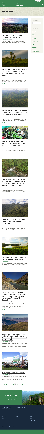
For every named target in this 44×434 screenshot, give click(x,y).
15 (19, 384)
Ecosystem (34, 38)
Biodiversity (34, 31)
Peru (33, 45)
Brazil (33, 34)
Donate (17, 5)
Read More (3, 45)
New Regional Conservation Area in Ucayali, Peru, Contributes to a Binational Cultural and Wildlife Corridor (14, 72)
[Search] (41, 4)
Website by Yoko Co (19, 426)
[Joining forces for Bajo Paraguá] (15, 361)
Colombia (33, 35)
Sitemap (15, 426)
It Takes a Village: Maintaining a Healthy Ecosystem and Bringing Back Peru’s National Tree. (13, 143)
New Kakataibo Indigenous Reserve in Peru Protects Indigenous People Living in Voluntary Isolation (14, 112)
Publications (34, 47)
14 (17, 384)
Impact (17, 3)
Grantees (3, 418)
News (31, 3)
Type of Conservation (35, 51)
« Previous (5, 384)
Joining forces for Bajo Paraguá (13, 373)
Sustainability (34, 50)
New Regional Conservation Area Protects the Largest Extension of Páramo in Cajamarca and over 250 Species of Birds (14, 337)
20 (22, 384)
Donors (17, 416)
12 (13, 384)
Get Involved (13, 399)
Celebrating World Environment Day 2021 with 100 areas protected (14, 258)
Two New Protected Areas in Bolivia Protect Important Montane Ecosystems (14, 221)
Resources (35, 3)
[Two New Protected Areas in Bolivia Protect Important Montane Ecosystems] (15, 208)
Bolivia (33, 32)
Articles (33, 29)
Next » (25, 384)
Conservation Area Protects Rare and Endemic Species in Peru (13, 36)
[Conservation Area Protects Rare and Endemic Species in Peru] (15, 25)
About (28, 3)
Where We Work (23, 3)
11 (11, 384)
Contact (21, 5)
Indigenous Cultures (35, 42)
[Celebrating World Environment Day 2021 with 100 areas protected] (15, 246)
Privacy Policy (11, 426)
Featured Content (35, 41)
